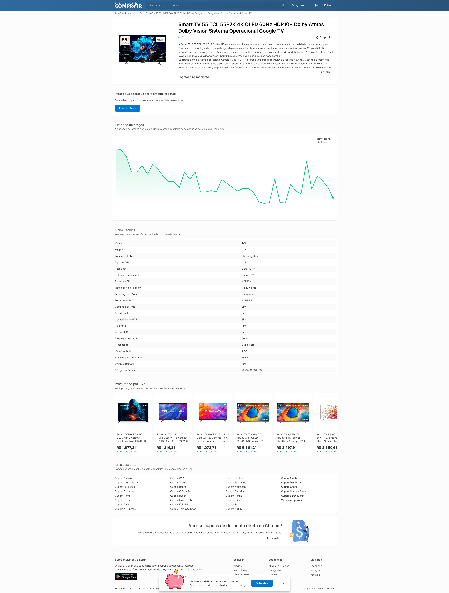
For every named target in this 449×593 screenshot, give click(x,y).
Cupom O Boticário (181, 491)
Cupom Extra (122, 500)
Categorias (275, 570)
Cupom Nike (233, 500)
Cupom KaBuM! (179, 504)
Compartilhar (326, 37)
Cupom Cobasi (289, 486)
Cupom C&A (177, 478)
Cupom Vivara (178, 482)
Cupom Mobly (289, 478)
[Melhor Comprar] (129, 5)
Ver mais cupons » (291, 500)
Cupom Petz (122, 504)
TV (141, 13)
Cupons (273, 574)
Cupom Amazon (124, 478)
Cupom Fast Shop (236, 482)
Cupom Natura (234, 508)
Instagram (316, 570)
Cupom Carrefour (236, 491)
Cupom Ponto (122, 495)
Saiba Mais (262, 583)
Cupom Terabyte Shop (183, 508)
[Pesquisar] (283, 5)
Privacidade (317, 588)
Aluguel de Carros (279, 565)
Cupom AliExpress (125, 508)
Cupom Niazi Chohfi (181, 500)
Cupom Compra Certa (293, 491)
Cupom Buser (178, 495)
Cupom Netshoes (236, 486)
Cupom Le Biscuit (125, 486)
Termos (330, 588)
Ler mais (325, 71)
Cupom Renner (178, 486)
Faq (306, 588)
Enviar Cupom (241, 574)
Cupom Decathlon (291, 482)
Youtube (315, 574)
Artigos (237, 565)
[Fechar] (284, 583)
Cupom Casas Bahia (126, 482)
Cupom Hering (234, 495)
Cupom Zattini (234, 504)
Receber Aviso (127, 108)
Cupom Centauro (235, 478)
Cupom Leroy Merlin (292, 495)
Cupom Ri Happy (124, 491)
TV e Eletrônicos (128, 13)
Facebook (316, 565)
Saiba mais (272, 538)
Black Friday (240, 570)
